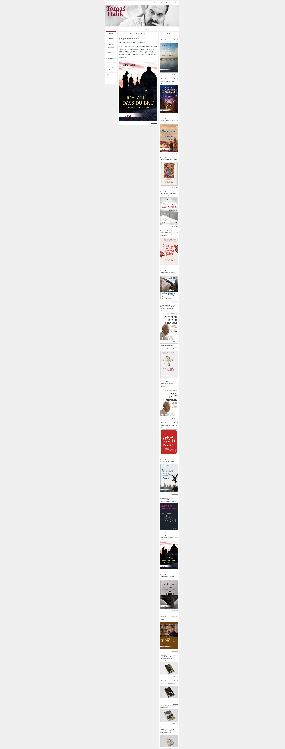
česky (154, 2)
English (158, 2)
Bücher (111, 42)
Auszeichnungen (111, 58)
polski (176, 2)
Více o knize (175, 39)
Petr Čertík (107, 78)
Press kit (108, 2)
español (172, 2)
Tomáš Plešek (112, 78)
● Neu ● (111, 33)
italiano (167, 2)
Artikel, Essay (111, 44)
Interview (111, 46)
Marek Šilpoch (108, 75)
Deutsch (163, 2)
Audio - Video (111, 47)
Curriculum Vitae (111, 57)
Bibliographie (111, 60)
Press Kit (111, 69)
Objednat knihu (154, 123)
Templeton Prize (152, 29)
